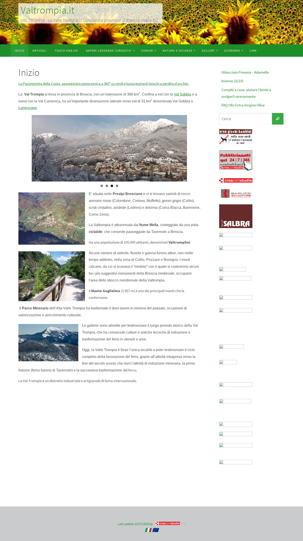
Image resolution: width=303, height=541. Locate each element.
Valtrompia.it (47, 10)
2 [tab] (107, 186)
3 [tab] (112, 186)
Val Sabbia (182, 94)
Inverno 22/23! (232, 80)
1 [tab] (101, 186)
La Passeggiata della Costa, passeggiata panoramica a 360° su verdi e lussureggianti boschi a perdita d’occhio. (103, 83)
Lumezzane (27, 108)
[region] (109, 148)
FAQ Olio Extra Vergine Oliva (243, 105)
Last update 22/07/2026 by (136, 524)
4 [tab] (117, 186)
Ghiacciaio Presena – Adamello (245, 72)
